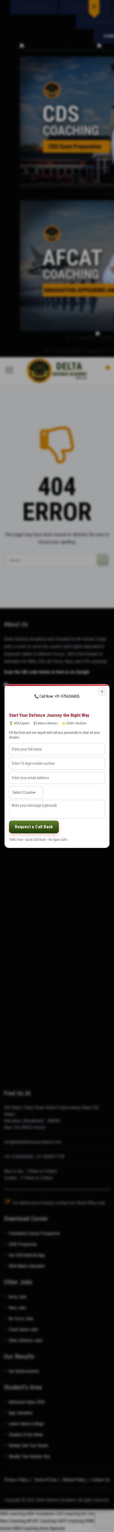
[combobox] (26, 792)
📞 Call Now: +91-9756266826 (57, 696)
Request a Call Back (34, 826)
